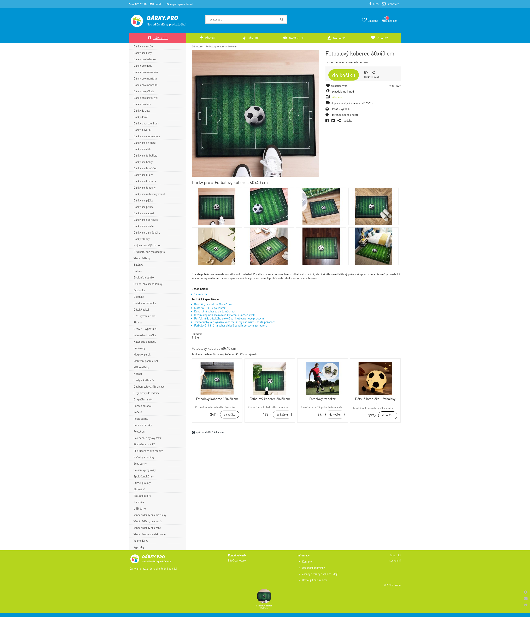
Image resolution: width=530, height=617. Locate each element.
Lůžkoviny (139, 348)
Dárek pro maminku (146, 72)
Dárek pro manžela (145, 78)
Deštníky (139, 296)
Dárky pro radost (144, 213)
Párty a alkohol (143, 405)
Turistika (139, 502)
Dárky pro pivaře (144, 206)
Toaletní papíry (142, 495)
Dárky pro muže (143, 46)
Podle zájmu (141, 418)
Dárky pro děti (142, 149)
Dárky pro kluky (143, 174)
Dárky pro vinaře (144, 226)
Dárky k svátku (142, 129)
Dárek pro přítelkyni (146, 97)
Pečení (138, 412)
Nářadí (138, 373)
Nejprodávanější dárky (147, 245)
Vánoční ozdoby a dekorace (150, 534)
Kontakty (307, 561)
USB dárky (140, 508)
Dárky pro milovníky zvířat (149, 194)
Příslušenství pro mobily (148, 450)
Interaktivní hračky (145, 335)
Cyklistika (139, 290)
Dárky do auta (142, 110)
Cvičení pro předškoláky (148, 284)
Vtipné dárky (141, 540)
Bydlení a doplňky (144, 277)
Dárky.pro (197, 46)
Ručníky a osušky (144, 457)
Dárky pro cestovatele (147, 136)
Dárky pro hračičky (145, 168)
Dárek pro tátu (142, 104)
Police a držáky (143, 425)
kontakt (158, 4)
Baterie (138, 271)
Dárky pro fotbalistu (145, 155)
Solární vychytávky (145, 470)
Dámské (253, 38)
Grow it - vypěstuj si (145, 328)
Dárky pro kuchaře (145, 181)
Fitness (138, 322)
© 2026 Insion (392, 585)
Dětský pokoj (141, 309)
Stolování (139, 489)
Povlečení (139, 431)
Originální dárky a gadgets (149, 251)
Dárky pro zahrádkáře (147, 232)
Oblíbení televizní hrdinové (149, 386)
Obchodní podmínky (313, 567)
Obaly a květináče (144, 380)
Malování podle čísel (146, 361)
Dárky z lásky (142, 239)
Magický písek (142, 354)
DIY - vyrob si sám (144, 316)
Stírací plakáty (142, 482)
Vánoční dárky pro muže (148, 521)
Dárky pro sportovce (146, 219)
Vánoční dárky (142, 258)
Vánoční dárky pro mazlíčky (150, 515)
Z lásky (382, 38)
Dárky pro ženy (143, 52)
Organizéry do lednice (147, 393)
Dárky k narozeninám (146, 123)
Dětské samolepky (145, 303)
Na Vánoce (296, 38)
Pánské (210, 38)
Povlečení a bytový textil (148, 438)
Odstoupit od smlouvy (314, 580)
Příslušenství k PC (144, 444)
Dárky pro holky (143, 162)
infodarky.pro (237, 560)
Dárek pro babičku (145, 59)
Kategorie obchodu (145, 341)
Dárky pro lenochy (144, 187)
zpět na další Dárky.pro (209, 432)
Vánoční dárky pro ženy (147, 527)
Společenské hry (144, 476)
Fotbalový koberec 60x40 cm (221, 46)
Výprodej (139, 547)
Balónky (138, 264)
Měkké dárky (141, 367)
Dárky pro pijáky (143, 200)
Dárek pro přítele (144, 91)
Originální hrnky (143, 399)
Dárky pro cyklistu (144, 142)
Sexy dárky (140, 463)
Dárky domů (141, 117)
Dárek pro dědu (143, 65)
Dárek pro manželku (146, 85)
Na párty (339, 38)
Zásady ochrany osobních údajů (320, 574)
